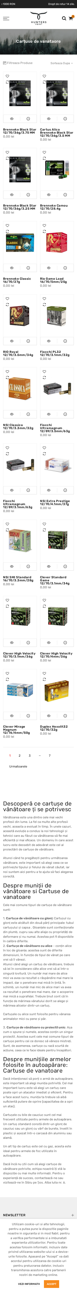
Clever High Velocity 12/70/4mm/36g (56, 655)
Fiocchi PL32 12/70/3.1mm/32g (55, 353)
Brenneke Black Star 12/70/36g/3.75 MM (20, 131)
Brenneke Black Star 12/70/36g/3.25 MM (20, 207)
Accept (51, 1284)
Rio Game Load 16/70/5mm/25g (53, 280)
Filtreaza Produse (19, 63)
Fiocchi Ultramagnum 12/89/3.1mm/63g (17, 504)
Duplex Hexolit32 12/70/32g (54, 728)
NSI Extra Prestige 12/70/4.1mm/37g (55, 502)
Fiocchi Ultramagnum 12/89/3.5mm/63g (55, 428)
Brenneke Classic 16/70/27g (17, 280)
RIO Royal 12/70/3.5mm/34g (18, 353)
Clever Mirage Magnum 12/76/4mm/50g (16, 730)
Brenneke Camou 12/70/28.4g (54, 207)
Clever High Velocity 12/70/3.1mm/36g (19, 655)
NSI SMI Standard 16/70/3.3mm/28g (18, 578)
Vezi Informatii (29, 1283)
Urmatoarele (18, 766)
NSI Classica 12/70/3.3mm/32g (18, 426)
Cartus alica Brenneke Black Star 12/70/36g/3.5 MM (57, 133)
